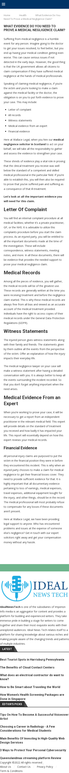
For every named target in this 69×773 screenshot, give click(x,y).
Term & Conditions (11, 771)
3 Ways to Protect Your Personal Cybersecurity (33, 750)
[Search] (65, 4)
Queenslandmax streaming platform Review (30, 758)
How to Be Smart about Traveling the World (30, 687)
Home (7, 15)
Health (22, 15)
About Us (5, 766)
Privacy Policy (45, 766)
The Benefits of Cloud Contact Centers (27, 667)
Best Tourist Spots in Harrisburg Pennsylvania (32, 659)
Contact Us (24, 766)
